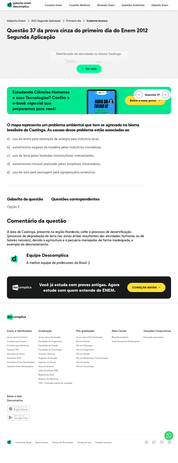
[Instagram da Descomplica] (169, 442)
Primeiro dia (73, 20)
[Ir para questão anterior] (139, 94)
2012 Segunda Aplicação (46, 20)
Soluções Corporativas (157, 331)
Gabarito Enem (16, 20)
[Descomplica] (16, 319)
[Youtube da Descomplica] (162, 442)
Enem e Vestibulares (19, 331)
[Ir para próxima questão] (165, 94)
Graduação (45, 331)
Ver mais (91, 68)
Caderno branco (97, 20)
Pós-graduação (85, 331)
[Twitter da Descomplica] (154, 442)
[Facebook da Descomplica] (146, 442)
